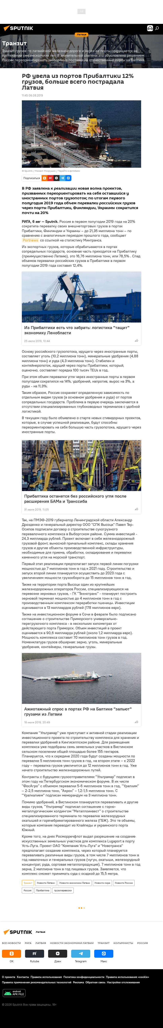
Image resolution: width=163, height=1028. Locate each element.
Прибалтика (42, 890)
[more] (137, 341)
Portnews (30, 240)
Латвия (40, 943)
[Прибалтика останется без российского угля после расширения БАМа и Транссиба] (81, 465)
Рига (28, 943)
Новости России (124, 882)
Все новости (11, 943)
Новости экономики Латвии (74, 882)
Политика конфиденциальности (83, 977)
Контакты (23, 977)
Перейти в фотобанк (69, 170)
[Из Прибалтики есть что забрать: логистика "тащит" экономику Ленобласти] (81, 297)
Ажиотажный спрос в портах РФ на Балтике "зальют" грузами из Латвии (78, 711)
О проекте (8, 977)
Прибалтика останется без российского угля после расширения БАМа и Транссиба (75, 498)
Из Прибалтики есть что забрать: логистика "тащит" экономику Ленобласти (76, 330)
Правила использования (46, 977)
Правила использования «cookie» (127, 977)
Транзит (28, 882)
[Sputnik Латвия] (19, 31)
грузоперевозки (63, 890)
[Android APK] (14, 993)
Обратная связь (95, 982)
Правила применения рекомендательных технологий (36, 982)
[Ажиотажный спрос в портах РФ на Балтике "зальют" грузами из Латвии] (81, 678)
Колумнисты (123, 943)
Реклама (78, 982)
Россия (27, 890)
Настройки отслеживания (123, 982)
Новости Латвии (46, 882)
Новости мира (102, 882)
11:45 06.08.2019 (32, 95)
